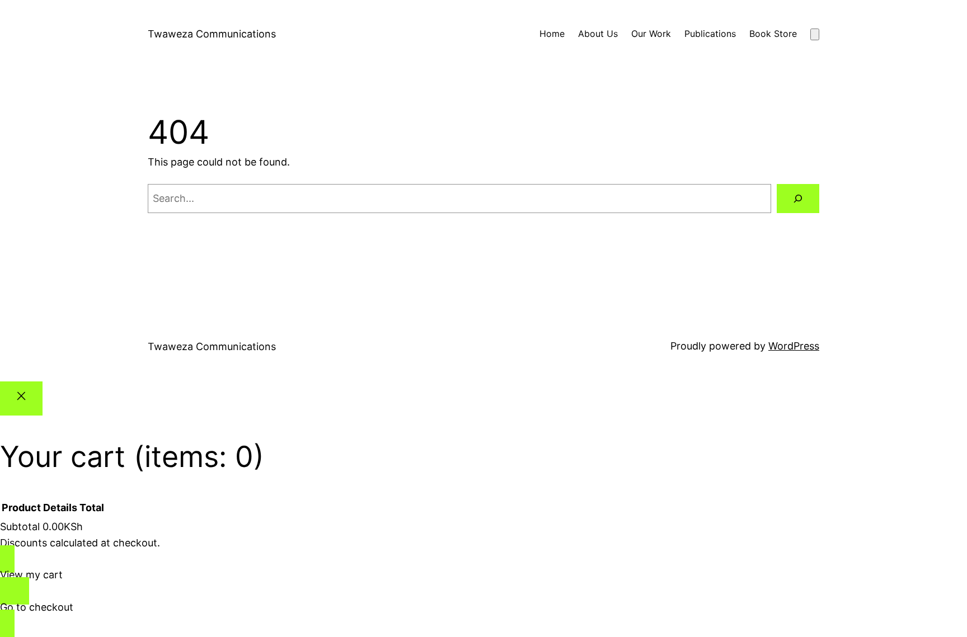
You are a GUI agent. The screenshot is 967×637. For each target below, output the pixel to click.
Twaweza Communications (212, 34)
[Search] (798, 198)
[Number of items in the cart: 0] (814, 34)
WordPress (793, 346)
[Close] (21, 398)
